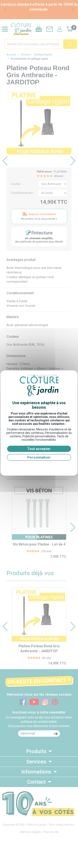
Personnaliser (39, 457)
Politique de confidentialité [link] (39, 466)
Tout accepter (39, 449)
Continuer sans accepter (42, 375)
